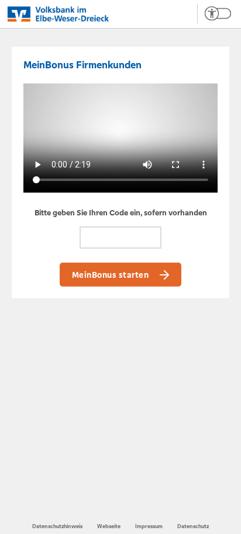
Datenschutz (193, 526)
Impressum (149, 526)
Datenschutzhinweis (57, 526)
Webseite (108, 526)
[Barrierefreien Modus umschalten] (214, 13)
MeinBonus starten (110, 275)
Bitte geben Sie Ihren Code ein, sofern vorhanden (121, 213)
